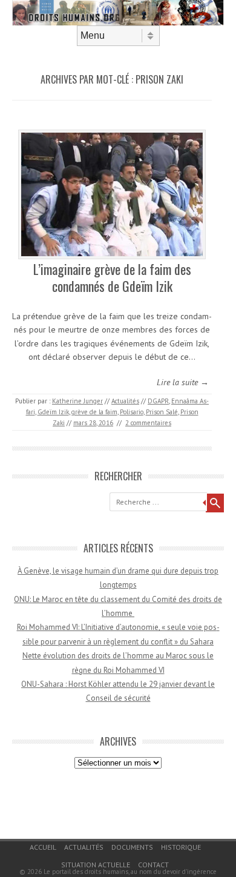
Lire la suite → (183, 382)
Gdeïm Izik (53, 412)
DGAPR (158, 401)
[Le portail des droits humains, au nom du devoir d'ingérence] (118, 22)
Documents (132, 847)
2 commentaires (148, 423)
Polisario (131, 412)
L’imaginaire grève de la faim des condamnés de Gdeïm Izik (112, 277)
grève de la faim (94, 412)
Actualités (125, 401)
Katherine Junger (77, 401)
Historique (181, 847)
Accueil (43, 847)
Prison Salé (162, 412)
